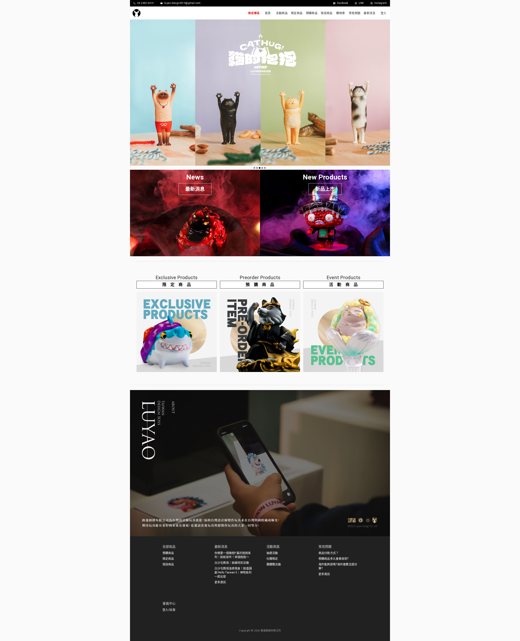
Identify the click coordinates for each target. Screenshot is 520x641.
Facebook (342, 3)
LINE (361, 3)
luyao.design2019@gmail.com (182, 3)
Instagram (380, 3)
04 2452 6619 (145, 3)
